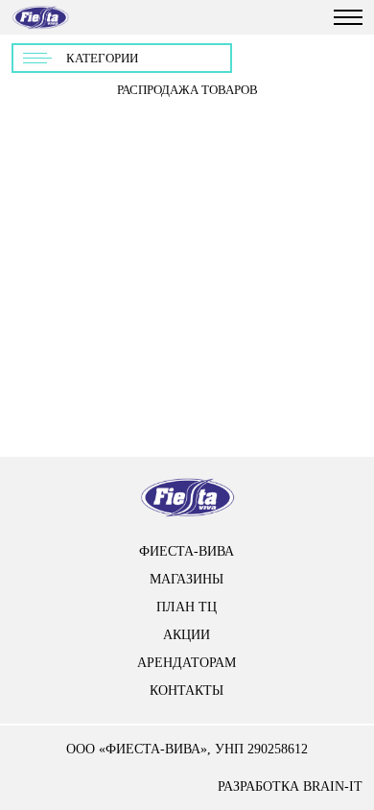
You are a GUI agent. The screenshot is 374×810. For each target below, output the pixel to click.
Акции (186, 635)
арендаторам (186, 662)
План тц (186, 607)
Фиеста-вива (186, 551)
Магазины (186, 579)
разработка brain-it (290, 786)
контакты (186, 690)
